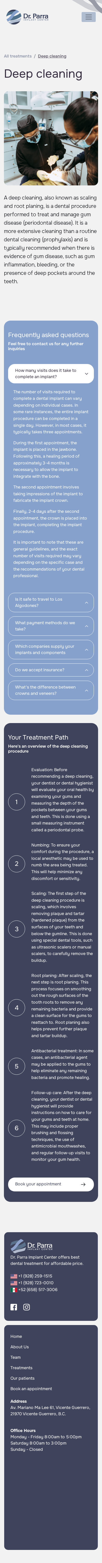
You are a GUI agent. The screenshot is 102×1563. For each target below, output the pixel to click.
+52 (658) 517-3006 (37, 1289)
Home (16, 1336)
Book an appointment (31, 1388)
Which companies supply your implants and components (44, 649)
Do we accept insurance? (39, 670)
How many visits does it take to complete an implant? (45, 373)
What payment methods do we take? (45, 626)
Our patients (22, 1378)
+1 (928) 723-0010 (35, 1283)
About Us (19, 1347)
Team (15, 1357)
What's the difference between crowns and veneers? (45, 690)
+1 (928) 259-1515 (34, 1276)
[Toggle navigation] (89, 17)
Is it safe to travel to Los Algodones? (38, 602)
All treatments (18, 56)
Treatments (21, 1368)
